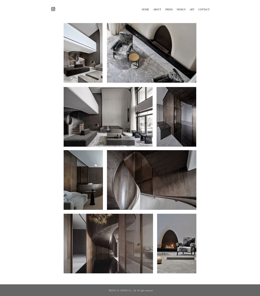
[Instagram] (53, 9)
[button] (157, 9)
